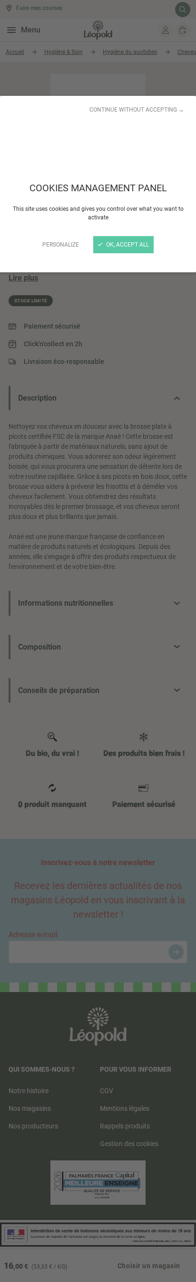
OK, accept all (127, 244)
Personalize (60, 244)
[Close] (98, 641)
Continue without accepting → (136, 109)
